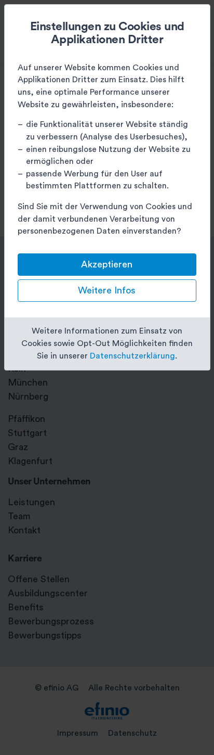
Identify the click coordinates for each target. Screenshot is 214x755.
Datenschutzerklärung (132, 356)
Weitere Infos (107, 290)
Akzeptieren (106, 264)
